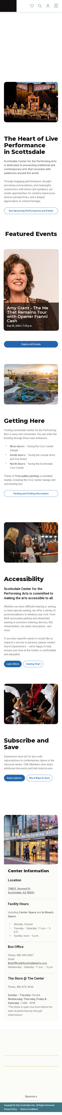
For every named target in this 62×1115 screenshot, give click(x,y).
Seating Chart (33, 664)
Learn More (13, 664)
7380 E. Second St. (19, 888)
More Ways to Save (39, 778)
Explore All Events (31, 344)
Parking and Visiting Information (31, 493)
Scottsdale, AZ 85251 (21, 892)
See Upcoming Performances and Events (31, 210)
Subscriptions (14, 778)
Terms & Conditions (29, 1109)
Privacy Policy (10, 1109)
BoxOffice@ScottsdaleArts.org (27, 963)
